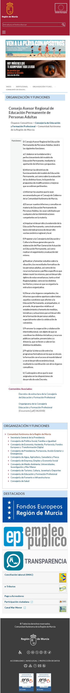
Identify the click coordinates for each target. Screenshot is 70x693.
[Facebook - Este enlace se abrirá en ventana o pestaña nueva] (45, 652)
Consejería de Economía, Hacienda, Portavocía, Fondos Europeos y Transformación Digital (37, 446)
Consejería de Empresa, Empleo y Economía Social (34, 460)
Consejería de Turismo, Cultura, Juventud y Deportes (36, 470)
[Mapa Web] (30, 665)
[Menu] (4, 32)
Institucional (22, 87)
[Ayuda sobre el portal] (35, 665)
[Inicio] (10, 10)
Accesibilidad (17, 661)
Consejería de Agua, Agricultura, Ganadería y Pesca (35, 457)
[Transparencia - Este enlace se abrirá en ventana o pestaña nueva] (35, 561)
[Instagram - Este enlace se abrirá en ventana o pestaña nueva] (41, 652)
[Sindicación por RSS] (44, 665)
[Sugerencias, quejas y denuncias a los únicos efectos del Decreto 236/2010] (40, 665)
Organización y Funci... (43, 87)
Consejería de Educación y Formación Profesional (34, 474)
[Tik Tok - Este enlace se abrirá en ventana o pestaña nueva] (49, 652)
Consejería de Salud (20, 481)
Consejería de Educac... (16, 90)
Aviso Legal (31, 661)
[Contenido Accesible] (22, 652)
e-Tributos (10, 586)
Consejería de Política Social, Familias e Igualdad (33, 441)
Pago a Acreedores (14, 596)
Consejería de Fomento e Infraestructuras (30, 477)
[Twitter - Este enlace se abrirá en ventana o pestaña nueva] (37, 652)
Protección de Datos (49, 661)
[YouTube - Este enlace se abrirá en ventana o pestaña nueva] (33, 652)
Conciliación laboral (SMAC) (19, 574)
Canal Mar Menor (14, 607)
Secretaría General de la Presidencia (28, 437)
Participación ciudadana (17, 602)
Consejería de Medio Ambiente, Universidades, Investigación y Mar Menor (33, 465)
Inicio (8, 87)
